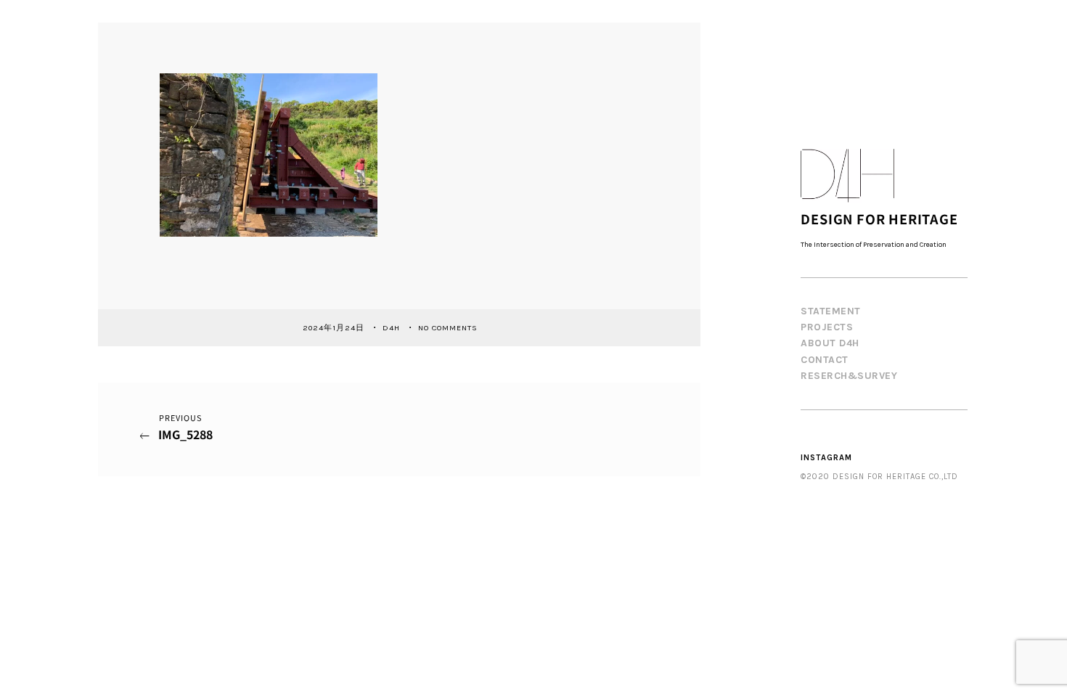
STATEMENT (831, 311)
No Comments (448, 327)
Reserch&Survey (849, 376)
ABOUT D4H (830, 343)
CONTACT (825, 360)
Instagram (826, 457)
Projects (827, 327)
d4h (393, 327)
